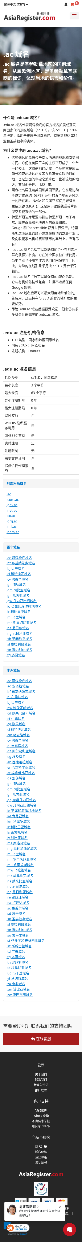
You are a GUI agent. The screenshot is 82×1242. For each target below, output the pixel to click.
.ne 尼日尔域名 (18, 628)
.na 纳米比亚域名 (19, 881)
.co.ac (11, 515)
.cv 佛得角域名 (17, 579)
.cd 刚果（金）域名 (21, 713)
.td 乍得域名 (16, 951)
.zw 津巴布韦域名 (20, 994)
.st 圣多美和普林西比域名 (26, 940)
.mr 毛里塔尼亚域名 (21, 622)
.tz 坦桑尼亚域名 (19, 967)
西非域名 (13, 547)
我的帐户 (41, 1110)
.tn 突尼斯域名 (17, 962)
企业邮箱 (41, 1157)
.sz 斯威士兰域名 (19, 946)
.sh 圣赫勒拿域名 (19, 638)
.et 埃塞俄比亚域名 (21, 773)
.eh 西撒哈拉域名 (19, 762)
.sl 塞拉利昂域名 (19, 644)
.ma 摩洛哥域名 (18, 843)
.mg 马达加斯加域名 (22, 848)
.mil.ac (12, 526)
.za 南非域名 (16, 984)
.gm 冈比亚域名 (18, 590)
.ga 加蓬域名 (16, 778)
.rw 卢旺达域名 (18, 902)
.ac (9, 494)
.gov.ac (12, 505)
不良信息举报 (41, 1121)
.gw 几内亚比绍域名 (22, 601)
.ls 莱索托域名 (17, 832)
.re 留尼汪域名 (17, 897)
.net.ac (12, 510)
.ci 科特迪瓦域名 (19, 574)
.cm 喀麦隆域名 (18, 735)
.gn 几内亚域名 (18, 595)
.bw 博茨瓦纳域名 (20, 708)
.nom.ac (13, 532)
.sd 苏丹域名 (16, 913)
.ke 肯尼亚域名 (18, 816)
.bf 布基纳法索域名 (21, 563)
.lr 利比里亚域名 (19, 611)
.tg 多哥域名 (16, 655)
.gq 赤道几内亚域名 (21, 800)
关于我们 (41, 1074)
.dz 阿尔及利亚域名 (21, 751)
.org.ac (12, 521)
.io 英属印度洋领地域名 (24, 606)
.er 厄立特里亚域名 (21, 767)
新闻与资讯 (41, 1085)
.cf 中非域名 (16, 718)
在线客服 (43, 1038)
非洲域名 (13, 670)
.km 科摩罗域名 (18, 821)
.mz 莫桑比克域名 (20, 875)
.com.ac (13, 499)
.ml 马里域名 (16, 617)
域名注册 (41, 1147)
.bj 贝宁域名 (16, 568)
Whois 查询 (41, 1116)
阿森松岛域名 (17, 483)
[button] (16, 4)
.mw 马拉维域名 (19, 870)
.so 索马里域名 (18, 935)
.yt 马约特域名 (17, 978)
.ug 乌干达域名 (18, 973)
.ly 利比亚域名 (17, 837)
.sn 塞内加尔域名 (19, 649)
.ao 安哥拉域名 (18, 686)
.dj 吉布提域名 (17, 745)
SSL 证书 (41, 1162)
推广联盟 (41, 1090)
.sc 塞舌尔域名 (17, 908)
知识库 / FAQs (41, 1126)
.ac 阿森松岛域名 (19, 557)
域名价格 (41, 1152)
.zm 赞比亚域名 (18, 989)
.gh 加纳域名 (16, 584)
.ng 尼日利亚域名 (20, 633)
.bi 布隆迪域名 (17, 697)
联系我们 (41, 1079)
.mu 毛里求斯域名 (20, 865)
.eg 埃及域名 (16, 756)
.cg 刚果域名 (16, 724)
